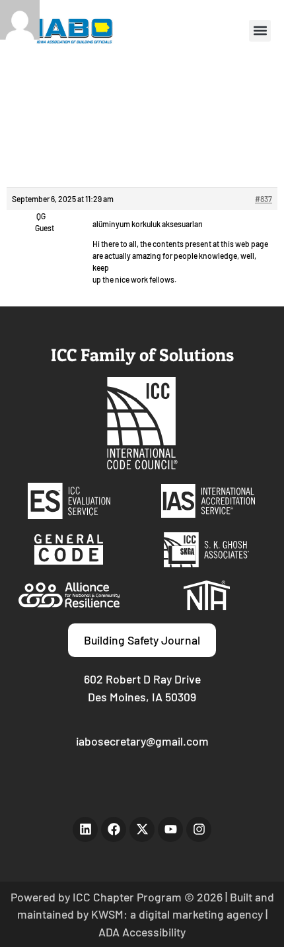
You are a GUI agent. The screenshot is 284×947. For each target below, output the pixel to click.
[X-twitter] (142, 829)
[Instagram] (198, 829)
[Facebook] (113, 829)
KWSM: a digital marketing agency (177, 914)
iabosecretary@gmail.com (142, 741)
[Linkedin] (85, 829)
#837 (263, 198)
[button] (260, 31)
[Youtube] (170, 829)
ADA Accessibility (142, 932)
